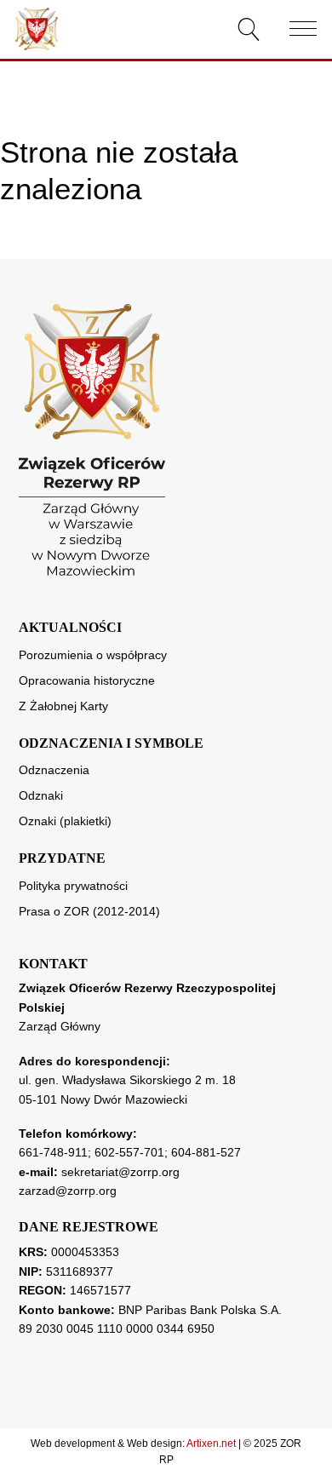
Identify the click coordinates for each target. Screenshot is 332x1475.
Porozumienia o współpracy (93, 655)
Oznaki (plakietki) (65, 821)
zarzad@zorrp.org (68, 1190)
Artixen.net (211, 1443)
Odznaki (41, 795)
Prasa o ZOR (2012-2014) (89, 911)
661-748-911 (53, 1152)
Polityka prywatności (73, 885)
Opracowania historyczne (87, 680)
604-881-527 (206, 1152)
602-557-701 (129, 1152)
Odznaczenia (54, 770)
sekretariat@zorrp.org (120, 1172)
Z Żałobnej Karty (63, 706)
